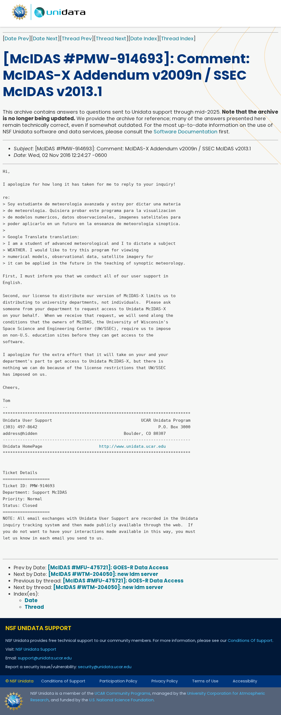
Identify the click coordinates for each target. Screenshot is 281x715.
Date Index (143, 38)
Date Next (45, 38)
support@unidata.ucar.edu (45, 658)
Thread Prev (77, 38)
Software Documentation (185, 131)
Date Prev (17, 38)
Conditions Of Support (250, 640)
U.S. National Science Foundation (121, 700)
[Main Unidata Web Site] (48, 19)
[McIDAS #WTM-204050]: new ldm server (103, 574)
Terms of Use (205, 681)
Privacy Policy (164, 681)
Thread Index (177, 38)
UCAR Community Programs (122, 693)
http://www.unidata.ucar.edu (132, 446)
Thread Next (111, 38)
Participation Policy (118, 681)
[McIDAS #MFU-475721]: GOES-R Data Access (108, 567)
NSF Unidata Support (36, 649)
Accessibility (245, 681)
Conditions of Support (63, 681)
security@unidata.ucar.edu (104, 667)
